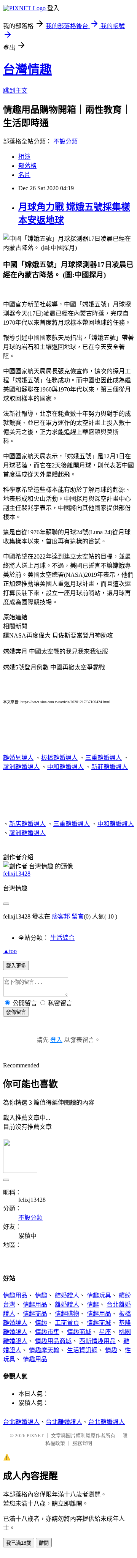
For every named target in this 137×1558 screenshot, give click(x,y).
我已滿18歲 (18, 1543)
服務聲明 (82, 1443)
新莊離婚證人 (109, 767)
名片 (24, 175)
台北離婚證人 (21, 1422)
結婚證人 (67, 1295)
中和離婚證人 (65, 767)
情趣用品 (15, 1295)
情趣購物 (67, 1313)
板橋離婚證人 (59, 758)
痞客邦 (61, 916)
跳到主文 (15, 90)
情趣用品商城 (53, 1341)
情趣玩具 (99, 1295)
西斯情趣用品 (97, 1341)
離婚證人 (67, 1304)
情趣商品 (35, 1313)
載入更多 (16, 966)
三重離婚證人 (103, 758)
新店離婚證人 (27, 824)
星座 (105, 1332)
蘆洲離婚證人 (21, 767)
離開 (44, 1543)
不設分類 (65, 141)
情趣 (41, 1295)
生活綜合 (62, 937)
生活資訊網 (82, 1350)
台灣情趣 (27, 69)
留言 (78, 916)
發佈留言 (16, 1012)
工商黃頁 (67, 1323)
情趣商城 (99, 1323)
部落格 (27, 166)
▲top (10, 951)
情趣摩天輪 (44, 1350)
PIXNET (35, 1435)
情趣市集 (47, 1332)
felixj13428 (16, 873)
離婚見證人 (18, 758)
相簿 (24, 156)
